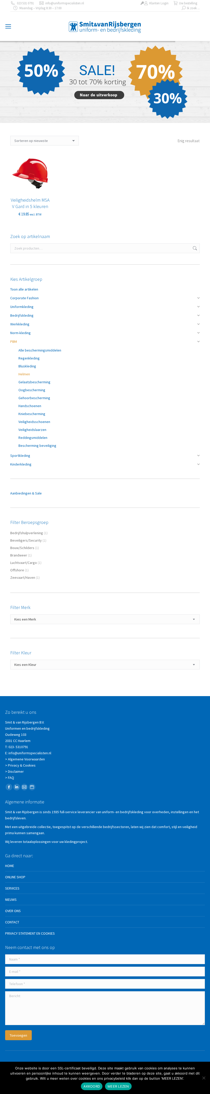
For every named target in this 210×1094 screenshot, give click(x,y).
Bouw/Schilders (22, 547)
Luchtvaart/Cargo (23, 562)
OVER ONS (13, 911)
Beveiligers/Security (26, 540)
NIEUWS (11, 899)
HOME (9, 865)
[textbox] (25, 619)
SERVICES (12, 888)
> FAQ (9, 777)
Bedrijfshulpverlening (26, 533)
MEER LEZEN (118, 1086)
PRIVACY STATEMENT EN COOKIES (30, 933)
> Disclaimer (14, 771)
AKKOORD (91, 1086)
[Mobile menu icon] (8, 26)
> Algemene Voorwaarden (25, 759)
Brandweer (18, 555)
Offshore (17, 570)
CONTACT (12, 922)
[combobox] (105, 619)
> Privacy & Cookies (20, 765)
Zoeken (194, 248)
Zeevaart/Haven (22, 577)
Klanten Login (159, 3)
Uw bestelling (188, 3)
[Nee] (203, 1077)
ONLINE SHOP (15, 877)
